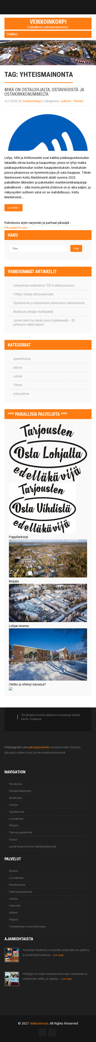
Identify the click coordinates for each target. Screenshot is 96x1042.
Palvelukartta (17, 884)
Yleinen (78, 101)
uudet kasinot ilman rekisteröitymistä (32, 846)
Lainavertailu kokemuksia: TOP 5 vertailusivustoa (43, 285)
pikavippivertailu (39, 747)
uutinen (66, 101)
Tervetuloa (15, 784)
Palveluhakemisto (20, 791)
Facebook (35, 719)
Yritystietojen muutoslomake (27, 926)
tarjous (17, 367)
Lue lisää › (13, 207)
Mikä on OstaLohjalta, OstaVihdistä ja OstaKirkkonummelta (44, 92)
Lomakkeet (16, 818)
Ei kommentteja (30, 101)
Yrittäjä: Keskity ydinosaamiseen (33, 294)
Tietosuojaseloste (20, 832)
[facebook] (48, 5)
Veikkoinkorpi (39, 1023)
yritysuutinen (21, 394)
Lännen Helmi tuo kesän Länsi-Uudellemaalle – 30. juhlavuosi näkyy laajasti (44, 322)
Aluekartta (15, 798)
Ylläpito (14, 825)
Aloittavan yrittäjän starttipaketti (33, 311)
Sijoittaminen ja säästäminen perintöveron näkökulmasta (49, 303)
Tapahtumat (16, 811)
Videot (13, 839)
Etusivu (13, 871)
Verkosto (15, 905)
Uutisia (13, 804)
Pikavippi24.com (15, 227)
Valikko (12, 34)
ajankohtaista (22, 359)
